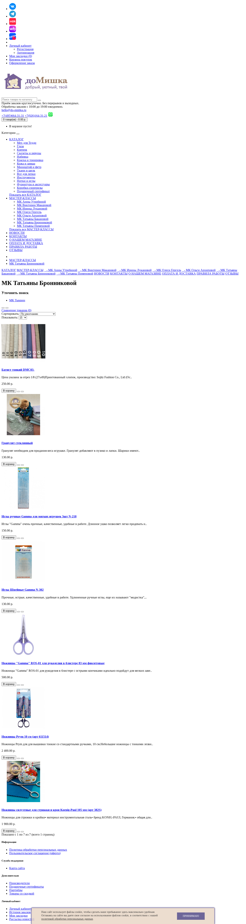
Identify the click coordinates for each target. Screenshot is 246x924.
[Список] (3, 307)
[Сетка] (6, 307)
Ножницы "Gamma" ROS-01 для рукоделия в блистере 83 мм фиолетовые (53, 663)
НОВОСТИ (17, 232)
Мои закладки (18, 915)
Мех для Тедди (26, 142)
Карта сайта (17, 868)
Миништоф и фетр (29, 167)
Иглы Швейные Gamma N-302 (23, 589)
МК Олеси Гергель (29, 212)
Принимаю (191, 916)
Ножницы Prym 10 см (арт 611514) (25, 736)
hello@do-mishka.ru (14, 110)
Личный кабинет (20, 908)
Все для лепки (26, 174)
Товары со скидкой (21, 893)
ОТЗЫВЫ (15, 250)
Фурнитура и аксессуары (33, 184)
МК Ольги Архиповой (32, 215)
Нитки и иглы (26, 180)
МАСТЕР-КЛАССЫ (22, 198)
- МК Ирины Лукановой (134, 270)
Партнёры (15, 890)
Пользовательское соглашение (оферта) (35, 853)
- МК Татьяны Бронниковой (36, 273)
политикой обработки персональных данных (67, 918)
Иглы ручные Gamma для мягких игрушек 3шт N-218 (39, 516)
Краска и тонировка (30, 160)
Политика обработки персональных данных (38, 849)
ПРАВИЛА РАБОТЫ (23, 246)
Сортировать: (10, 313)
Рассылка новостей (21, 919)
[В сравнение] (22, 391)
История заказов (20, 912)
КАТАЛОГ (16, 139)
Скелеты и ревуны (29, 153)
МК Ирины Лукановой (32, 208)
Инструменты (26, 177)
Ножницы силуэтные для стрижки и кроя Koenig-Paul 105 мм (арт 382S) (51, 810)
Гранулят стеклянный (17, 443)
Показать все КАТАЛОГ (25, 194)
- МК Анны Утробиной (60, 270)
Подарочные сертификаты (26, 886)
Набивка (22, 156)
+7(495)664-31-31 (13, 115)
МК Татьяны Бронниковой (34, 222)
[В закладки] (18, 391)
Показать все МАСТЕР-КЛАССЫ (31, 229)
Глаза (20, 146)
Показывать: (10, 317)
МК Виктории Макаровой (34, 205)
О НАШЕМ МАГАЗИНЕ (25, 239)
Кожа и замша (26, 163)
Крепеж (22, 149)
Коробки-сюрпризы (30, 187)
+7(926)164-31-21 (36, 115)
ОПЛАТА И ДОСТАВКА (26, 243)
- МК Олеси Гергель (166, 270)
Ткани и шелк (26, 170)
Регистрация (25, 49)
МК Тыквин (17, 300)
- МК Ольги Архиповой (199, 270)
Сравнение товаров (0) (16, 310)
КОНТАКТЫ (18, 236)
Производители (19, 883)
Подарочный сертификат (33, 191)
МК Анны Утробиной (31, 201)
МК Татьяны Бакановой (32, 219)
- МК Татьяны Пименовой (74, 273)
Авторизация (25, 52)
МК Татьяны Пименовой (33, 225)
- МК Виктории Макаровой (97, 270)
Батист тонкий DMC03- (18, 369)
